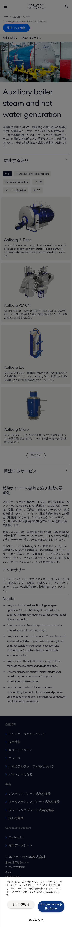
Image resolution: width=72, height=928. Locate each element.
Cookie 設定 (36, 920)
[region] (36, 902)
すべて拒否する (21, 904)
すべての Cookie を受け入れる (51, 906)
